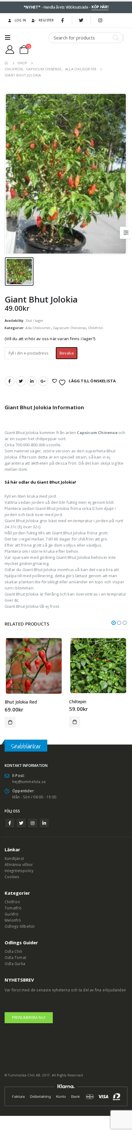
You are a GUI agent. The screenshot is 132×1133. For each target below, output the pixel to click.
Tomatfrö (13, 907)
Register (46, 20)
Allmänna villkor (19, 864)
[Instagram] (100, 20)
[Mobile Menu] (9, 37)
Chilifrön (95, 327)
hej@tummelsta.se (29, 781)
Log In (20, 20)
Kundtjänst (14, 858)
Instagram (32, 823)
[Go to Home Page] (7, 63)
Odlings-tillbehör (20, 926)
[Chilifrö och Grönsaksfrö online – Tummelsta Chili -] (31, 37)
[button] (113, 622)
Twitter (21, 381)
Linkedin (44, 823)
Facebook (9, 381)
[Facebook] (62, 20)
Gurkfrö (11, 914)
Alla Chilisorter (38, 327)
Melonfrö (13, 920)
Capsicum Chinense (69, 327)
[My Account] (10, 49)
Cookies (12, 876)
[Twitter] (81, 20)
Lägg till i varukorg (10, 722)
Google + (43, 381)
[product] (34, 666)
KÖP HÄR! (100, 6)
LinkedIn (32, 381)
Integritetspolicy (19, 870)
